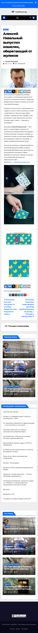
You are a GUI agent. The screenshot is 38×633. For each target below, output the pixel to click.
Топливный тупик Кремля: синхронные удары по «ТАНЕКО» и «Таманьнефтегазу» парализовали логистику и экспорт (18, 482)
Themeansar (33, 624)
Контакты (12, 629)
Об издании (25, 629)
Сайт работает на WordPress (10, 624)
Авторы (18, 629)
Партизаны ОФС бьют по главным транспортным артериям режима (17, 588)
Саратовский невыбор (17, 352)
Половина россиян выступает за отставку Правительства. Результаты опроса (10, 307)
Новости (6, 29)
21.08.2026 (9, 532)
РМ (16, 355)
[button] (30, 17)
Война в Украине (9, 386)
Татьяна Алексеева (11, 61)
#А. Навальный (20, 63)
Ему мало (6, 489)
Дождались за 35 (8, 494)
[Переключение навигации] (17, 17)
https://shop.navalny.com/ (22, 162)
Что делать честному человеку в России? (17, 499)
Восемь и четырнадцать (11, 463)
